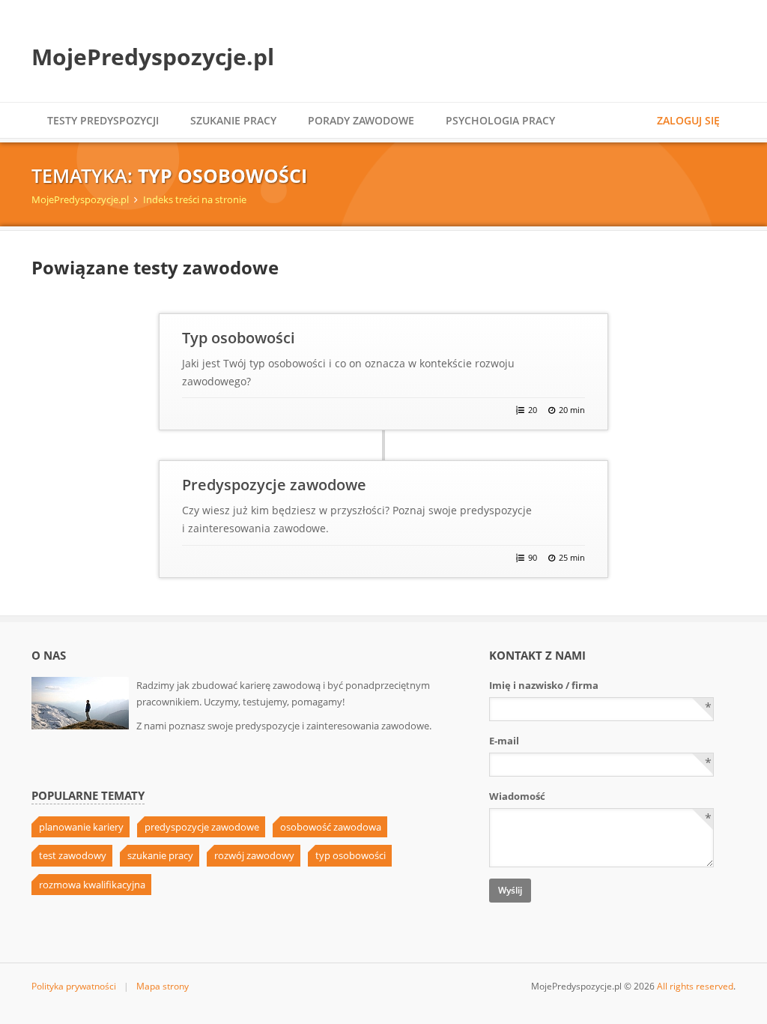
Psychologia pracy (500, 120)
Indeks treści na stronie (194, 199)
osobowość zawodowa (330, 827)
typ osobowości (350, 855)
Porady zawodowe (361, 120)
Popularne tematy (88, 796)
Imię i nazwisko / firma (543, 685)
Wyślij (510, 890)
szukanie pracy (160, 855)
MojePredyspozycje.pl (152, 56)
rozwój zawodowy (254, 855)
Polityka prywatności (73, 986)
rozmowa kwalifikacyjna (92, 884)
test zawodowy (72, 855)
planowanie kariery (81, 827)
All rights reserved (695, 986)
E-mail (504, 740)
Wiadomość (517, 796)
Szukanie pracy (233, 120)
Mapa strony (162, 986)
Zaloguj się (688, 120)
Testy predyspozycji (103, 120)
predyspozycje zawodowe (202, 827)
